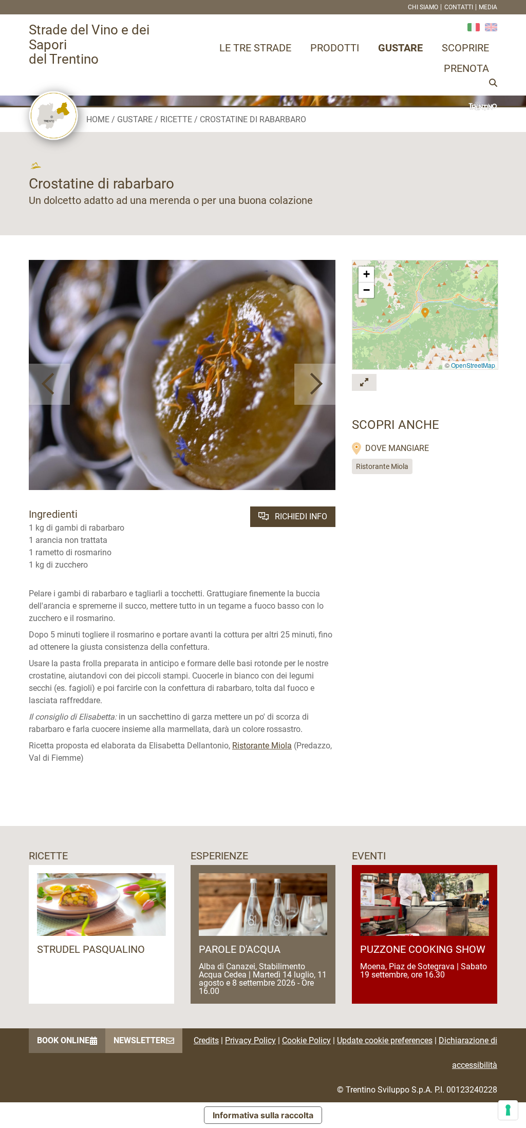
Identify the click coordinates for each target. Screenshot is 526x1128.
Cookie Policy (306, 1040)
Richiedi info (300, 516)
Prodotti (334, 48)
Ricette (176, 119)
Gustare (400, 48)
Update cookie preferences (385, 1040)
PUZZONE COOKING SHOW (422, 949)
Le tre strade (255, 48)
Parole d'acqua (239, 949)
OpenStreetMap (473, 365)
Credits (206, 1040)
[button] (49, 384)
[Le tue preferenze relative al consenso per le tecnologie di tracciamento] (508, 1110)
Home (97, 119)
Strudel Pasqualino (91, 949)
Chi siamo (423, 7)
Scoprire (465, 48)
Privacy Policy (250, 1040)
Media (488, 7)
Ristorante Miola (262, 745)
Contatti (458, 7)
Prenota (466, 68)
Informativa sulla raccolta (263, 1115)
